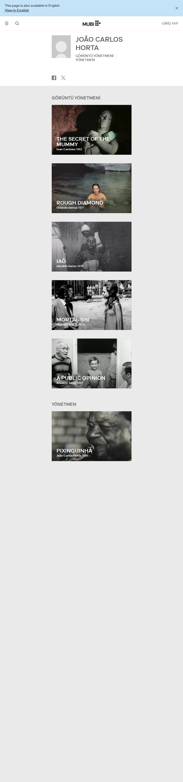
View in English (17, 10)
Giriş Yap (170, 23)
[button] (6, 23)
